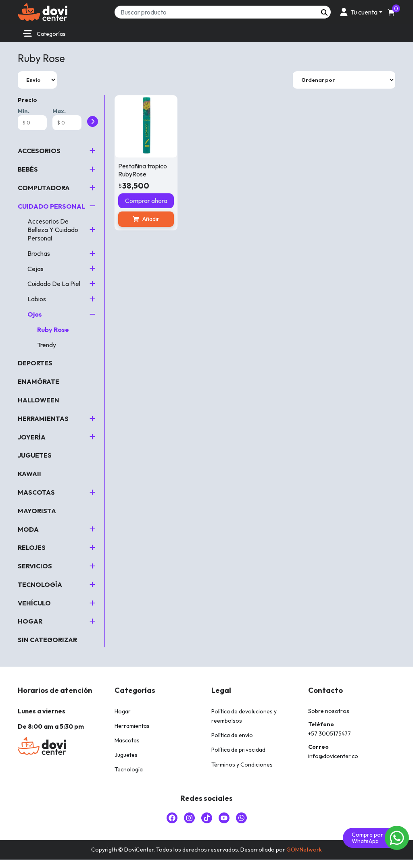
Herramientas (43, 418)
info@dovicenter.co (333, 756)
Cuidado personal (51, 206)
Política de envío (232, 735)
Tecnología (40, 584)
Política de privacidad (238, 749)
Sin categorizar (47, 640)
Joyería (32, 437)
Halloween (38, 400)
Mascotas (36, 492)
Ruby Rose (53, 329)
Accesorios (39, 151)
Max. (59, 111)
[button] (360, 12)
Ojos (34, 314)
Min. (23, 111)
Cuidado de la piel (53, 284)
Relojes (32, 547)
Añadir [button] (150, 218)
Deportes (35, 363)
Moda (28, 529)
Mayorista (37, 511)
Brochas (38, 253)
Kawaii (29, 474)
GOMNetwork (304, 849)
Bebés (28, 169)
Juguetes (35, 455)
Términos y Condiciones (242, 764)
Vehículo (34, 603)
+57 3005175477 (329, 733)
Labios (36, 299)
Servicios (35, 566)
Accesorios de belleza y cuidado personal (52, 229)
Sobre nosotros (328, 711)
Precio (27, 100)
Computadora (44, 188)
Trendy (46, 345)
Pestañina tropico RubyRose (142, 170)
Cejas (35, 269)
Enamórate (38, 381)
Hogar (30, 621)
